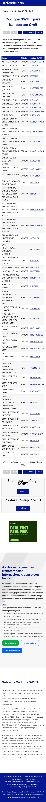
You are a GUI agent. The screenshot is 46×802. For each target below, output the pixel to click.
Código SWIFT (21, 11)
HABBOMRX (35, 271)
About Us (18, 776)
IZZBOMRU (34, 76)
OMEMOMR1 (35, 368)
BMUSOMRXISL (36, 108)
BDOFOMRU (35, 81)
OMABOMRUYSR (37, 384)
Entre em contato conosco (14, 781)
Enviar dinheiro (10, 643)
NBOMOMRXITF (36, 342)
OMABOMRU (35, 378)
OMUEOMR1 (35, 447)
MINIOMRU (34, 286)
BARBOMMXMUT (37, 122)
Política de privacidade (32, 776)
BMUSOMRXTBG (37, 111)
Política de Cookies (16, 779)
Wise (4, 605)
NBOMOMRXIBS (36, 335)
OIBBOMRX (34, 441)
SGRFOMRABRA (36, 434)
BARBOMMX (35, 141)
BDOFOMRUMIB (36, 95)
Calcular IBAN (32, 787)
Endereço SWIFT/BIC (33, 781)
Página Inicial (8, 11)
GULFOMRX (35, 249)
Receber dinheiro (30, 643)
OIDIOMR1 (34, 402)
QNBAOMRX (35, 454)
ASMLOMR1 (35, 71)
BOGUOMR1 (35, 391)
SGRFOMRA (35, 414)
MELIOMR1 (34, 100)
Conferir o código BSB (17, 787)
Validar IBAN (34, 784)
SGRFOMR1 (34, 420)
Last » (39, 32)
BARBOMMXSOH (37, 151)
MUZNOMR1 (35, 318)
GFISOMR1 (34, 238)
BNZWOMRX (35, 115)
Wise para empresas (12, 650)
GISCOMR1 (34, 261)
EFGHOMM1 (35, 176)
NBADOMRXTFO (36, 225)
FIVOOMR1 (34, 183)
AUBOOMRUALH (37, 62)
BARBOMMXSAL (36, 132)
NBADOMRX (35, 194)
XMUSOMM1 (35, 309)
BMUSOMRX (35, 104)
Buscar (23, 491)
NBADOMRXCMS (37, 210)
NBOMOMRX (35, 328)
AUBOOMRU (35, 66)
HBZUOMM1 (35, 267)
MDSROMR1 (35, 297)
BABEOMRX (35, 161)
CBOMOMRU (35, 169)
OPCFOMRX (35, 357)
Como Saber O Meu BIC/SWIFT (17, 784)
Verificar (23, 508)
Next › (31, 32)
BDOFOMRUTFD (36, 88)
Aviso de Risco (30, 779)
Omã (31, 11)
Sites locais (8, 776)
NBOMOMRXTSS (37, 348)
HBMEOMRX (35, 278)
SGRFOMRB (35, 427)
